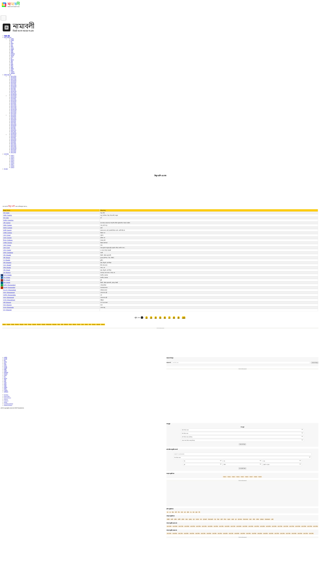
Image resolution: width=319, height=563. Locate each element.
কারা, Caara (6, 213)
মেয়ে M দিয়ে (13, 133)
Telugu (29, 324)
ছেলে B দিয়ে (13, 77)
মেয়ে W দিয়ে (13, 148)
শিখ (11, 58)
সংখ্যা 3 (12, 158)
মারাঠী (12, 51)
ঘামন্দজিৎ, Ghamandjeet (9, 285)
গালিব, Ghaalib (7, 255)
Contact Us (6, 400)
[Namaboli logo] (17, 33)
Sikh (62, 324)
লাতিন (12, 66)
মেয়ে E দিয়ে (13, 121)
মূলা (236, 519)
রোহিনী (179, 519)
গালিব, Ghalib (6, 282)
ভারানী (172, 519)
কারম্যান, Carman (7, 227)
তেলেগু (12, 48)
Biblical (66, 324)
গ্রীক (12, 61)
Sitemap (5, 402)
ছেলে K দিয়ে (13, 91)
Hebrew (74, 324)
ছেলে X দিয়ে (13, 110)
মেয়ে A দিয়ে (13, 115)
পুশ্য (193, 519)
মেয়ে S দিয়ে (13, 142)
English (8, 324)
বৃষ (170, 512)
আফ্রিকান (13, 73)
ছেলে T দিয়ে (13, 104)
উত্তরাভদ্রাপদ (267, 519)
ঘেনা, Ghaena (6, 272)
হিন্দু (11, 42)
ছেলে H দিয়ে (13, 86)
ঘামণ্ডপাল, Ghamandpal (9, 290)
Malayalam (48, 324)
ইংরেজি (12, 40)
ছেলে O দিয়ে (13, 97)
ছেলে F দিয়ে (13, 83)
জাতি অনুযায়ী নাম (7, 37)
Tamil (25, 324)
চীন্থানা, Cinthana (7, 240)
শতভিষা (257, 519)
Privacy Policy (7, 396)
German (93, 324)
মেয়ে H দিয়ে (13, 125)
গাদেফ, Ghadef (7, 265)
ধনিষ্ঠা (254, 519)
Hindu (12, 324)
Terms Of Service (7, 397)
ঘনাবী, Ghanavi (7, 302)
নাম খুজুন (6, 169)
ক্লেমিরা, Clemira (7, 242)
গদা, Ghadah (6, 260)
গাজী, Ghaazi (6, 257)
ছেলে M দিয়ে (13, 94)
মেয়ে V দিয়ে (13, 146)
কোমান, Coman (7, 245)
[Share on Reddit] (2, 288)
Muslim (17, 324)
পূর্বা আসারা (240, 519)
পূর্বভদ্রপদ (262, 519)
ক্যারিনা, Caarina (7, 215)
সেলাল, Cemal (6, 235)
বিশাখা (225, 519)
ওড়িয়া (12, 57)
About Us (6, 399)
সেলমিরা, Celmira (7, 232)
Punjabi (43, 324)
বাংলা (12, 45)
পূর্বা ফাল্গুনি (205, 519)
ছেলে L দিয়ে (13, 92)
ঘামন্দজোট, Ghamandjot (9, 287)
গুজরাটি (12, 49)
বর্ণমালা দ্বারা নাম (7, 74)
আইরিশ (12, 68)
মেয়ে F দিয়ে (13, 122)
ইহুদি (12, 63)
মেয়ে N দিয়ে (13, 134)
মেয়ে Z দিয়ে (13, 152)
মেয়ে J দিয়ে (13, 128)
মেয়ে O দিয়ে (13, 136)
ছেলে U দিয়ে (13, 106)
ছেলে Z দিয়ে (13, 113)
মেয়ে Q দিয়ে (13, 139)
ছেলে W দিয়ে (14, 109)
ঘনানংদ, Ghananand (8, 297)
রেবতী (272, 519)
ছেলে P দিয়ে (13, 98)
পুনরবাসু (190, 519)
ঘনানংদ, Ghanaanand (9, 292)
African (103, 324)
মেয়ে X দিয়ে (13, 149)
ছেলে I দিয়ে (13, 88)
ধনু (190, 512)
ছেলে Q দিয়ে (13, 100)
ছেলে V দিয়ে (13, 107)
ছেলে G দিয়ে (13, 85)
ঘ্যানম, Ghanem (7, 305)
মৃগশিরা (183, 519)
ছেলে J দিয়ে (13, 89)
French (78, 324)
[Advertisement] (31, 12)
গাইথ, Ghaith (6, 280)
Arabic (86, 324)
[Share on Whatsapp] (2, 285)
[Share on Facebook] (2, 275)
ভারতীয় (12, 39)
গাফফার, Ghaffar (7, 275)
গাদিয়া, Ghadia (7, 267)
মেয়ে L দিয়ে (13, 131)
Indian (4, 324)
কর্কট (176, 512)
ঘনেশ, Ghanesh (7, 310)
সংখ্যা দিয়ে (6, 154)
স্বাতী (221, 519)
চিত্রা (218, 519)
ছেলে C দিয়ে (13, 79)
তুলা (185, 512)
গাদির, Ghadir (6, 270)
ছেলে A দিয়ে (13, 76)
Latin (82, 324)
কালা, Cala (6, 218)
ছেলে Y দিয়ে (13, 112)
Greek (70, 324)
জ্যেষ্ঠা (233, 519)
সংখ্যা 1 (12, 155)
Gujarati (34, 324)
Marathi (39, 324)
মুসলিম (12, 43)
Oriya (58, 324)
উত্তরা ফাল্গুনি (210, 519)
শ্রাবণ (250, 519)
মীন (199, 512)
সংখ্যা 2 (12, 157)
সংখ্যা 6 (12, 163)
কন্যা (182, 512)
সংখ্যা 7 (12, 164)
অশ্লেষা (197, 519)
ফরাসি (12, 64)
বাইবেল (12, 60)
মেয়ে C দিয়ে (13, 118)
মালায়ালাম (13, 54)
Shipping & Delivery (8, 405)
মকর (193, 512)
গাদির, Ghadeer (7, 262)
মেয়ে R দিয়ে (13, 140)
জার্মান (12, 70)
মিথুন (173, 512)
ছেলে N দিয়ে (13, 95)
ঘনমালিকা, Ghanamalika (9, 295)
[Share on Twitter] (2, 278)
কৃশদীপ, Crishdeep (8, 252)
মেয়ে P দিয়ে (13, 137)
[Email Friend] (2, 280)
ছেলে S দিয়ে (13, 103)
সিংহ (179, 512)
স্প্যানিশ (12, 71)
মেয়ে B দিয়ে (13, 116)
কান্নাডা (12, 55)
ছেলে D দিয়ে (13, 80)
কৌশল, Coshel (7, 250)
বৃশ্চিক (188, 512)
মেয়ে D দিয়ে (13, 119)
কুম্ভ (196, 512)
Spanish (98, 324)
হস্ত (215, 519)
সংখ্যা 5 (12, 161)
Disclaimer (6, 394)
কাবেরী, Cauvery (7, 230)
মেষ (167, 512)
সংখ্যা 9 (12, 167)
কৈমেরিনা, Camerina (8, 220)
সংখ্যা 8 (12, 166)
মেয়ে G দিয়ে (13, 124)
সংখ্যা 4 (12, 160)
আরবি (12, 67)
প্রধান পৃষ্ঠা (7, 36)
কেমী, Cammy (6, 223)
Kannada (54, 324)
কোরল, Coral (6, 247)
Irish (90, 324)
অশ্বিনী (168, 519)
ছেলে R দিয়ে (13, 101)
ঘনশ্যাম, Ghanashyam (9, 300)
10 (183, 317)
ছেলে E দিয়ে (13, 82)
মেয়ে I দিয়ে (13, 127)
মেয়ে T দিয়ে (13, 143)
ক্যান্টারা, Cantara (7, 225)
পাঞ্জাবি (12, 52)
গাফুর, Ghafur (6, 277)
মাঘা (201, 519)
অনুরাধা (228, 519)
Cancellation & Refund (8, 403)
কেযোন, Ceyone (7, 237)
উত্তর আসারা (245, 519)
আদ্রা (186, 519)
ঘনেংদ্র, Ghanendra (8, 307)
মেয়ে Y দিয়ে (13, 151)
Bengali (21, 324)
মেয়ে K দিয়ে (13, 130)
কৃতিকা (175, 519)
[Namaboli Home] (10, 7)
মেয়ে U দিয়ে (13, 145)
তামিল (12, 46)
